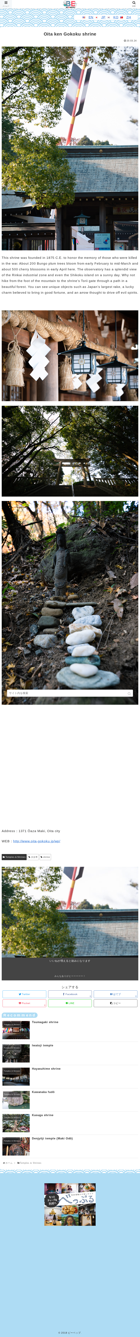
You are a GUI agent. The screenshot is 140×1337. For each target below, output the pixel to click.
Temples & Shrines (15, 857)
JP (103, 17)
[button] (129, 694)
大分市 (34, 857)
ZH (128, 17)
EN (91, 17)
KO (115, 17)
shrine (46, 857)
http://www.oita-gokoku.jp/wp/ (36, 841)
